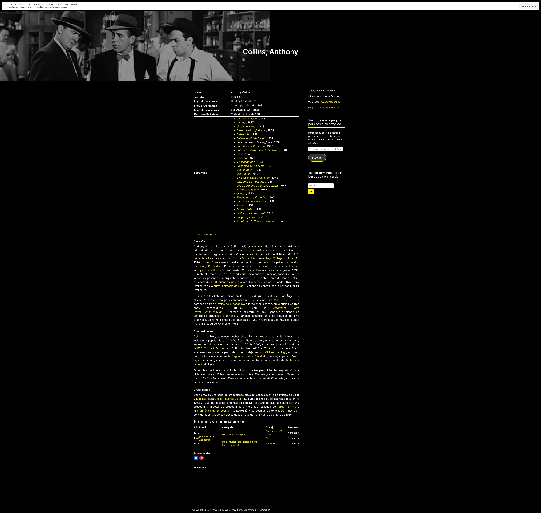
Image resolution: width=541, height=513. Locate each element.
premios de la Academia (230, 304)
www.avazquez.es (330, 101)
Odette (241, 193)
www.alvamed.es (330, 107)
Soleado (242, 158)
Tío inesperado (246, 162)
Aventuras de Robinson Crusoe (256, 221)
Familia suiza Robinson (251, 146)
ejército (254, 254)
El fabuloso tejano (248, 189)
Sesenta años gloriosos (251, 130)
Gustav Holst (250, 258)
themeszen (264, 509)
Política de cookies (59, 7)
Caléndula (243, 134)
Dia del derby (245, 209)
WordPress (230, 509)
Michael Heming (275, 352)
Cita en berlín (245, 169)
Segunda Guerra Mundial (248, 356)
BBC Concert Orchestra (212, 348)
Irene (240, 154)
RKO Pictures (282, 300)
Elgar (241, 286)
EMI (239, 398)
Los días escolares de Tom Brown (257, 150)
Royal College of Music (279, 258)
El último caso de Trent (251, 213)
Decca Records (224, 398)
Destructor (243, 173)
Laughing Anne (246, 217)
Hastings (257, 246)
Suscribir (317, 157)
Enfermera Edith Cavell (251, 138)
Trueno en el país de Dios (252, 197)
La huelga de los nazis (250, 166)
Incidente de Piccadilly (250, 181)
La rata (241, 122)
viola (265, 262)
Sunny (220, 311)
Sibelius (201, 398)
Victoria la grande (248, 118)
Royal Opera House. (209, 270)
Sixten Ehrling (287, 406)
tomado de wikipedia (205, 234)
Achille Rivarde (208, 258)
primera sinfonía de (226, 286)
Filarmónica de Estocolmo (213, 410)
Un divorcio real (246, 126)
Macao (241, 205)
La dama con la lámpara (251, 201)
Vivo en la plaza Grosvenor (253, 177)
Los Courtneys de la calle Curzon (257, 185)
